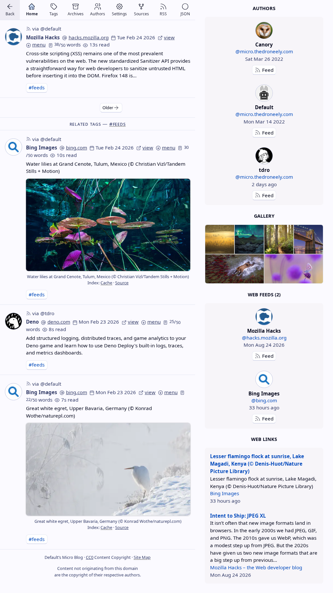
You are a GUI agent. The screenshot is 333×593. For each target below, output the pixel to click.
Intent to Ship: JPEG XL (238, 515)
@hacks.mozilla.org (264, 337)
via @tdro (43, 313)
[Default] (264, 93)
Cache (106, 283)
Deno (32, 321)
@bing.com (264, 400)
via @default (46, 28)
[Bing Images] (264, 379)
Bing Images (41, 147)
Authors (264, 8)
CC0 (89, 557)
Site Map (142, 557)
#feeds (37, 87)
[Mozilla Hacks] (264, 316)
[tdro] (264, 155)
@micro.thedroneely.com (264, 51)
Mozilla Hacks (43, 37)
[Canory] (264, 30)
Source (121, 283)
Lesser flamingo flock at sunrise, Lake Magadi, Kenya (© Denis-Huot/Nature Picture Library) (257, 463)
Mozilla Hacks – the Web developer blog (256, 567)
